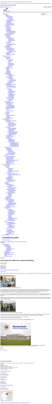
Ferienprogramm (11, 96)
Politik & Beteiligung (5, 118)
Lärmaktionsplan (9, 230)
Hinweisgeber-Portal (24, 402)
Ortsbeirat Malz (11, 130)
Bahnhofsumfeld (11, 168)
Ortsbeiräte (8, 127)
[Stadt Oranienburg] (5, 6)
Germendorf (10, 60)
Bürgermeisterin (9, 47)
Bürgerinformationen (7, 34)
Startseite (1, 241)
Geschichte (8, 70)
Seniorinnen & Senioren (10, 97)
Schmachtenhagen (11, 64)
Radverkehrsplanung (12, 225)
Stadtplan (7, 66)
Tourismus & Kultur (5, 234)
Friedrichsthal (11, 59)
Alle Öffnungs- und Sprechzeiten (5, 371)
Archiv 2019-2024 (11, 141)
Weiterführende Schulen (12, 80)
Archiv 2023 (11, 19)
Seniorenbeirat (11, 98)
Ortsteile (7, 58)
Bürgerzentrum (8, 104)
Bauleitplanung (11, 150)
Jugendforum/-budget (12, 91)
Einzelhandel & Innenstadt (10, 189)
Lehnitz (10, 61)
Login (29, 402)
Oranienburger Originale (10, 192)
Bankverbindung (3, 386)
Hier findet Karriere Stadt (10, 49)
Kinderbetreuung (9, 74)
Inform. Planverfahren (12, 152)
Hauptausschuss (11, 122)
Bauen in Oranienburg (10, 200)
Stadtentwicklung (7, 165)
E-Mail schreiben (3, 267)
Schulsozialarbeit (11, 95)
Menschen (10, 193)
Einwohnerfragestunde (10, 154)
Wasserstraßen (8, 233)
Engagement (6, 113)
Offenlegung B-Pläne (12, 180)
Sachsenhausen (11, 63)
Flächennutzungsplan (9, 177)
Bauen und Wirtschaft (12, 123)
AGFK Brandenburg (12, 227)
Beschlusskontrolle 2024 (14, 142)
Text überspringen (3, 271)
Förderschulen (11, 81)
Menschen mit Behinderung (10, 31)
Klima (7, 208)
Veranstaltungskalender (10, 102)
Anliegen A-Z (8, 26)
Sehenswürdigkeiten (12, 40)
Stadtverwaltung (11, 39)
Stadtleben (4, 55)
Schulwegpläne (13, 79)
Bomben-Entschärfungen (10, 20)
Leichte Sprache (9, 37)
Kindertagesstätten (11, 75)
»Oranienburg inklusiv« (12, 32)
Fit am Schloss (11, 110)
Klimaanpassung (11, 212)
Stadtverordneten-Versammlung (11, 120)
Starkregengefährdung (12, 203)
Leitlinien (10, 100)
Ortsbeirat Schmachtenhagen (13, 132)
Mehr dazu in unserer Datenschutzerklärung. (8, 5)
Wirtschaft (6, 182)
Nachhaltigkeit (8, 196)
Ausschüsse (8, 121)
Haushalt (7, 43)
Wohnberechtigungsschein (10, 206)
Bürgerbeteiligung (7, 147)
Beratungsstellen (11, 105)
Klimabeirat (10, 214)
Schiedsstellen (8, 29)
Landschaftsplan (9, 178)
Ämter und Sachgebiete (10, 48)
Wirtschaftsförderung (9, 184)
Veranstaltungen (9, 21)
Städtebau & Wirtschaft (6, 164)
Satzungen (8, 35)
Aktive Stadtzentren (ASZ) (13, 173)
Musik (7, 111)
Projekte (7, 167)
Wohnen (7, 68)
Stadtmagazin (8, 22)
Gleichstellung (8, 30)
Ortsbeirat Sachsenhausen (13, 131)
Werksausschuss (11, 126)
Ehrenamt (8, 116)
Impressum (5, 402)
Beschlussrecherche (12, 140)
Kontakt (9, 402)
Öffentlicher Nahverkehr (10, 231)
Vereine (7, 114)
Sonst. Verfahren (11, 151)
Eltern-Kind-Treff (9, 103)
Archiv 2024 (11, 18)
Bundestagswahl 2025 (10, 158)
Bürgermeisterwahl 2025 (10, 157)
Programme (8, 172)
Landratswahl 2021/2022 (10, 160)
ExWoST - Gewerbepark (13, 187)
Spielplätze (8, 112)
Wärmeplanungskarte (12, 211)
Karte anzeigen (9, 269)
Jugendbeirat (11, 90)
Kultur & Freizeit (7, 101)
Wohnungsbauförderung (10, 204)
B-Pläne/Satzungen (9, 179)
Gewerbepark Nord (12, 188)
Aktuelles (6, 14)
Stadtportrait (8, 57)
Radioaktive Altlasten (12, 220)
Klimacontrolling (11, 213)
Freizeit (10, 41)
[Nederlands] (4, 10)
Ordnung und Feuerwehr (13, 124)
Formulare (8, 28)
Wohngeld (8, 205)
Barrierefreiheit (18, 402)
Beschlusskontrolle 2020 (14, 146)
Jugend (7, 87)
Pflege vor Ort (11, 99)
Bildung (10, 216)
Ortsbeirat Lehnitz (11, 129)
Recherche (8, 137)
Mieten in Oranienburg (10, 199)
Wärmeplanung (11, 210)
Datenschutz (13, 402)
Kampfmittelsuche (9, 44)
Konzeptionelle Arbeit (12, 94)
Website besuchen (3, 268)
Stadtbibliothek (8, 83)
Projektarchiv (11, 171)
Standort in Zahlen (11, 185)
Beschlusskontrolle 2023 (14, 143)
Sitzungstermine (9, 135)
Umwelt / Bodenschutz (10, 219)
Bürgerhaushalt (8, 148)
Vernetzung (10, 93)
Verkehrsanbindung (9, 67)
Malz (9, 62)
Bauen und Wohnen (7, 198)
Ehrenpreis (8, 117)
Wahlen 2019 (8, 162)
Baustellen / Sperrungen (10, 23)
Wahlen (5, 155)
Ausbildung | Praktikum (12, 51)
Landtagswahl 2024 (9, 159)
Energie (10, 215)
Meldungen (8, 15)
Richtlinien (8, 36)
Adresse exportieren (15, 269)
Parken (7, 228)
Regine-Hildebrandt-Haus (10, 106)
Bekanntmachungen (9, 16)
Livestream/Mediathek (10, 136)
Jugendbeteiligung (11, 92)
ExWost (10, 175)
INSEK (7, 166)
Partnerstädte (8, 71)
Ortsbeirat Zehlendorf (12, 134)
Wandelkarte (11, 217)
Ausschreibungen (9, 52)
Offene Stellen (11, 50)
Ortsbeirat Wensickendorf (13, 133)
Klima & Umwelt (7, 207)
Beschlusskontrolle (9, 138)
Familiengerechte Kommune (11, 84)
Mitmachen (10, 195)
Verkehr (5, 221)
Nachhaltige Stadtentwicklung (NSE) (14, 174)
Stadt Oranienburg (11, 38)
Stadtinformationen (7, 56)
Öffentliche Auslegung (10, 24)
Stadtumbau (10, 176)
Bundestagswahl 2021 (10, 161)
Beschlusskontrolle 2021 (14, 145)
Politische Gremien (7, 119)
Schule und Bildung (9, 76)
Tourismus (8, 108)
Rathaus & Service (5, 13)
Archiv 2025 (11, 17)
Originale (10, 194)
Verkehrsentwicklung (9, 222)
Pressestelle (8, 53)
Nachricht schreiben (3, 269)
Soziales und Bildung (12, 125)
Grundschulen (11, 78)
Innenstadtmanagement (12, 190)
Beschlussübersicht (12, 139)
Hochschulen (11, 82)
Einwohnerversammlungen (10, 153)
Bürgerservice (6, 25)
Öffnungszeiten (8, 27)
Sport (7, 109)
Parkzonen (10, 229)
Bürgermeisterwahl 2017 (10, 163)
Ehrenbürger (8, 72)
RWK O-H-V (8, 197)
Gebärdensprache (9, 42)
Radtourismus (11, 226)
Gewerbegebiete (9, 186)
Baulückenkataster (11, 201)
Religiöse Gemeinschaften (10, 115)
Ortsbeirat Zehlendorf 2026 (10, 156)
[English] (6, 10)
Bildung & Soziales (7, 73)
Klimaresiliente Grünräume (13, 218)
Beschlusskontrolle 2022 (14, 144)
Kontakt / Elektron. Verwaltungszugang (6, 385)
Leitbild (7, 69)
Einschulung (11, 77)
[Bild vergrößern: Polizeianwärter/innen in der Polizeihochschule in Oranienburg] (8, 286)
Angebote (10, 89)
